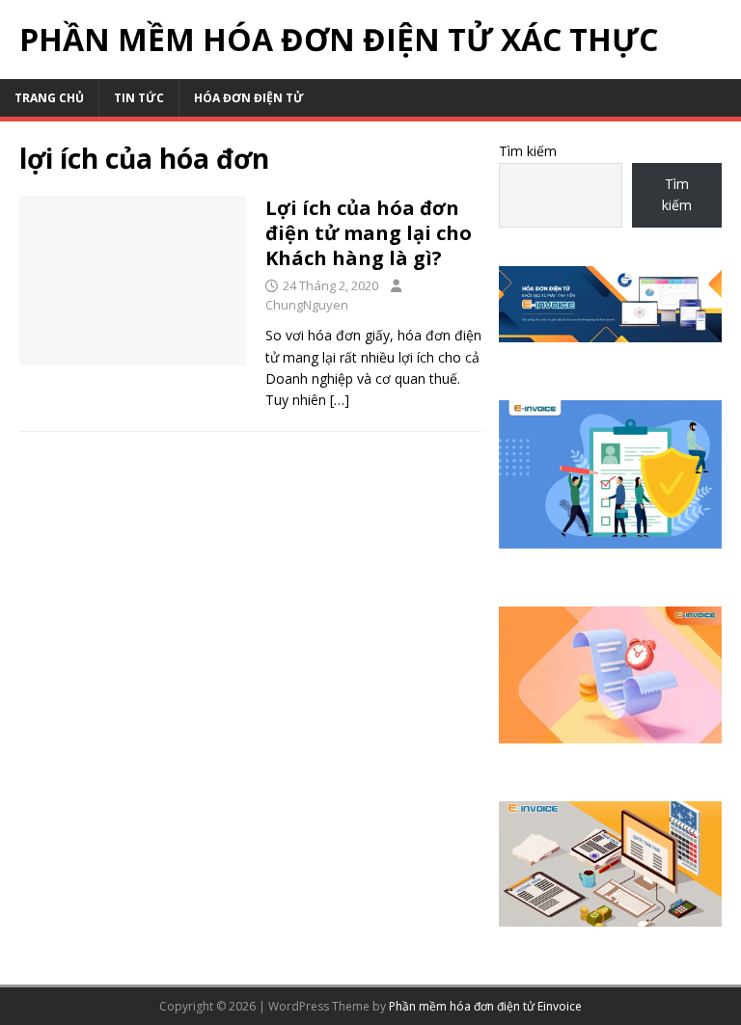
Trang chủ (49, 98)
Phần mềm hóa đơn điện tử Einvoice (485, 1006)
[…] (339, 400)
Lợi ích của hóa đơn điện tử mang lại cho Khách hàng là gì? (368, 233)
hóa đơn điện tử (249, 98)
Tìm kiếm (528, 151)
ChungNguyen (306, 304)
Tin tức (139, 98)
